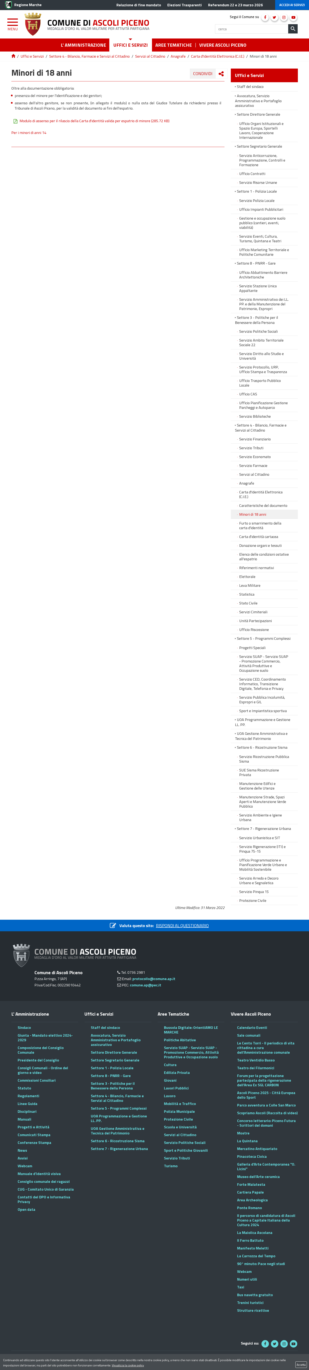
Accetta (301, 1364)
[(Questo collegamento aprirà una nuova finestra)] (265, 17)
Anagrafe (178, 56)
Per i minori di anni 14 (28, 132)
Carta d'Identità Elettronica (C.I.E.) (217, 56)
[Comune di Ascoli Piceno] (88, 24)
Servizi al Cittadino (150, 56)
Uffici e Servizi (32, 56)
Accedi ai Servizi (292, 5)
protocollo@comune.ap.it (153, 979)
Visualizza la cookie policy (128, 1365)
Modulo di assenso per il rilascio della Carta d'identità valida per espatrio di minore (94, 121)
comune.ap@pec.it (145, 985)
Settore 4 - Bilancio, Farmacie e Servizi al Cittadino (89, 56)
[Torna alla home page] (13, 56)
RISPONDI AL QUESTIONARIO (182, 925)
